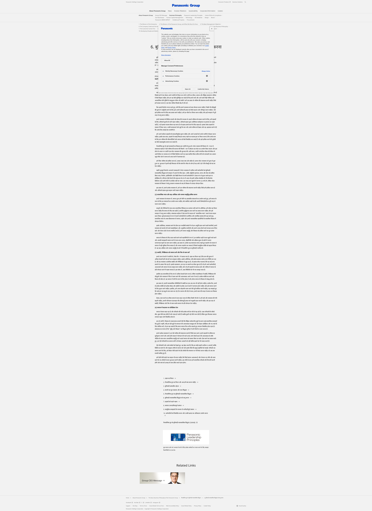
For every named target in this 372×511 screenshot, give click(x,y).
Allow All (167, 60)
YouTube (136, 502)
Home (127, 498)
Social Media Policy (186, 506)
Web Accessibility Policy (172, 506)
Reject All (187, 89)
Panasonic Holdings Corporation (134, 2)
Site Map (135, 506)
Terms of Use (143, 506)
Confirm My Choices (203, 89)
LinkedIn (147, 502)
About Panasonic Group (146, 15)
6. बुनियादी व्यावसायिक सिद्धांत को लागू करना (213, 498)
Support (128, 506)
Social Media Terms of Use (156, 506)
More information (166, 55)
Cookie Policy (207, 506)
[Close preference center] (212, 29)
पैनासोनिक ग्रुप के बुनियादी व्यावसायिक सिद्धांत (191, 498)
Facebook (128, 502)
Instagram (155, 502)
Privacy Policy (197, 506)
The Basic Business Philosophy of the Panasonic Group (163, 498)
